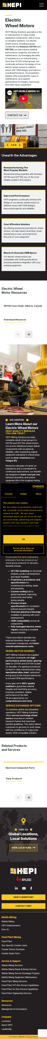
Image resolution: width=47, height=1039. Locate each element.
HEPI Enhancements (11, 925)
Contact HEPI (23, 906)
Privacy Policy (32, 1037)
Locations (6, 1021)
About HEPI (7, 1025)
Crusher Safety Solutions (13, 949)
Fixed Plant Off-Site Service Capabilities (20, 985)
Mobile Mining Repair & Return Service (19, 969)
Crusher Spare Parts (11, 953)
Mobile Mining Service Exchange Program (20, 973)
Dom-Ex (5, 929)
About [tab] (38, 494)
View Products (14, 778)
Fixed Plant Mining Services (14, 981)
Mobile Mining (8, 921)
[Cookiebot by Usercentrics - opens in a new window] (33, 487)
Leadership (7, 1029)
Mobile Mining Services (12, 965)
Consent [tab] (8, 494)
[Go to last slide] (7, 145)
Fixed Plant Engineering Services (16, 993)
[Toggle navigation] (43, 5)
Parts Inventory (24, 897)
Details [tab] (23, 494)
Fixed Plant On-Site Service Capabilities (20, 989)
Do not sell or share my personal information (23, 549)
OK (23, 539)
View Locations (21, 847)
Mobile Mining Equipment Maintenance (19, 977)
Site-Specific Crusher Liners (14, 945)
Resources (6, 1005)
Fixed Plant (7, 941)
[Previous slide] (18, 334)
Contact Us (14, 115)
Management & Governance (14, 1009)
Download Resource (15, 319)
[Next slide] (19, 145)
